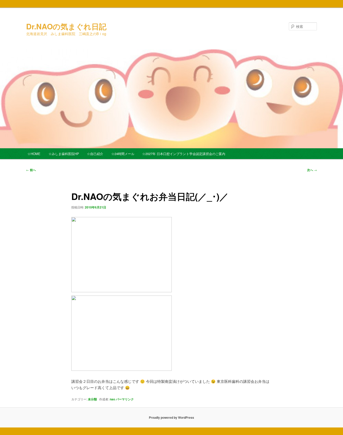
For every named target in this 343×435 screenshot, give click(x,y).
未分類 (92, 399)
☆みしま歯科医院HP (63, 153)
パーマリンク (125, 399)
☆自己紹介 (95, 153)
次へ (312, 170)
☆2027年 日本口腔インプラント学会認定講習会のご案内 (183, 153)
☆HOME (33, 153)
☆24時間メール (122, 153)
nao (112, 399)
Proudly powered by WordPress (171, 417)
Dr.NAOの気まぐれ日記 (66, 26)
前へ (31, 170)
